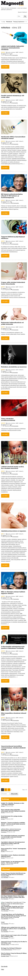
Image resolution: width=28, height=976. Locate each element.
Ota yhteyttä (4, 966)
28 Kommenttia (15, 755)
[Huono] (1, 52)
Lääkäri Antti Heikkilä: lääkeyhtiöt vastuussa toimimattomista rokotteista (12, 47)
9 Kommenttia (15, 102)
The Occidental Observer (6, 949)
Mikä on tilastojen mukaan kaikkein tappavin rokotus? (13, 592)
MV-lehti (3, 806)
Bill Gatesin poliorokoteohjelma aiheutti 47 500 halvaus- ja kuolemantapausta (12, 195)
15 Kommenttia (15, 289)
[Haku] (25, 16)
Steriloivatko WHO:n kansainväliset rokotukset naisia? (13, 137)
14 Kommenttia (15, 329)
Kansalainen (3, 832)
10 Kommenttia (15, 144)
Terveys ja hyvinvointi (18, 21)
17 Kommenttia (15, 599)
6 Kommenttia (15, 372)
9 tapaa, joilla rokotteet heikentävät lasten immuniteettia (13, 283)
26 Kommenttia (15, 203)
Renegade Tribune (5, 944)
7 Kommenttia (15, 55)
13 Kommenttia (15, 426)
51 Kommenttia (15, 244)
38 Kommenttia (15, 720)
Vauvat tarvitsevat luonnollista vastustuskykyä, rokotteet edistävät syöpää (13, 747)
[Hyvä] (4, 52)
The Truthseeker (4, 877)
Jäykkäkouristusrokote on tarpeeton (13, 531)
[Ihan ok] (3, 52)
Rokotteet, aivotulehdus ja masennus (14, 367)
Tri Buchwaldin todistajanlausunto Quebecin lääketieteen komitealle (13, 647)
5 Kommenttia (15, 653)
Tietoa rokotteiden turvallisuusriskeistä (8, 419)
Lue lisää (4, 66)
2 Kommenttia (15, 474)
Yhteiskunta (9, 21)
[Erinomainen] (5, 52)
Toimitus (4, 53)
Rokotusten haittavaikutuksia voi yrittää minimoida (12, 323)
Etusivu (3, 21)
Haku (2, 969)
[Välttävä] (2, 52)
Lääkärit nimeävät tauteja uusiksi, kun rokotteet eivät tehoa (12, 467)
